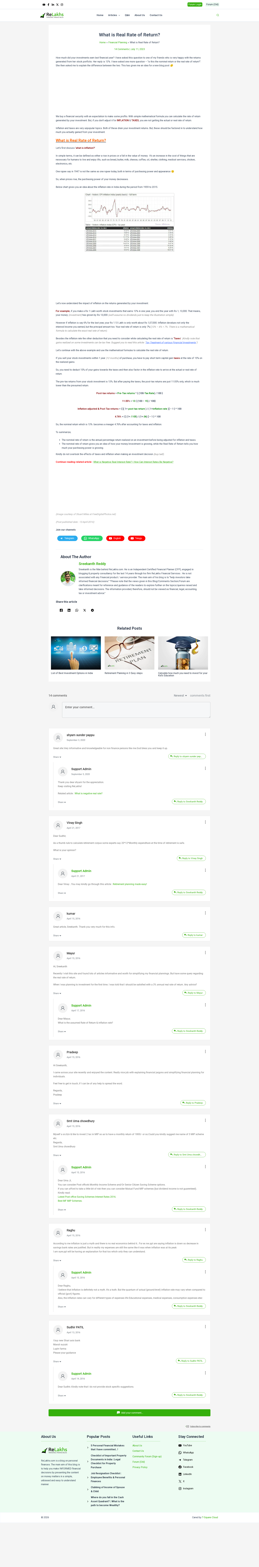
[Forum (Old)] (138, 1462)
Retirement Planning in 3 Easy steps (124, 673)
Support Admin (81, 871)
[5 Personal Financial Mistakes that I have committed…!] (107, 1448)
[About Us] (137, 1446)
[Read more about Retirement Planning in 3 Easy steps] (130, 652)
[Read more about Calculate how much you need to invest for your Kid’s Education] (183, 652)
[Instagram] (62, 4)
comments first (200, 695)
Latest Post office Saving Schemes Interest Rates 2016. (87, 1196)
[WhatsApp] (76, 610)
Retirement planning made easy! (130, 884)
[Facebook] (48, 4)
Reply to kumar (195, 935)
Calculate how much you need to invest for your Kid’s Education (182, 674)
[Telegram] (92, 610)
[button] (195, 4)
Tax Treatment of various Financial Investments (170, 342)
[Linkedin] (53, 4)
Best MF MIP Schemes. (70, 1200)
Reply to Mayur (195, 993)
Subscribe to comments (200, 1426)
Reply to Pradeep (194, 1103)
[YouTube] (44, 4)
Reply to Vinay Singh (192, 858)
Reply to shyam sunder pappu (188, 756)
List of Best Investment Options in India (72, 673)
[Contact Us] (138, 1451)
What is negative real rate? (89, 793)
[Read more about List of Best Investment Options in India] (76, 652)
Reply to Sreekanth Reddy (190, 801)
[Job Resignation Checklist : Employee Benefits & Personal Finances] (107, 1477)
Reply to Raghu (195, 1260)
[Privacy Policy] (139, 1467)
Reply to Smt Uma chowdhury (188, 1154)
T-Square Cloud (210, 1517)
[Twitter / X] (57, 4)
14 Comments (121, 49)
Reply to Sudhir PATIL (192, 1361)
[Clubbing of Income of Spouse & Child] (107, 1489)
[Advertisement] (129, 92)
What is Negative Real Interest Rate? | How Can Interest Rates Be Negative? (133, 462)
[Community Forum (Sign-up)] (147, 1456)
